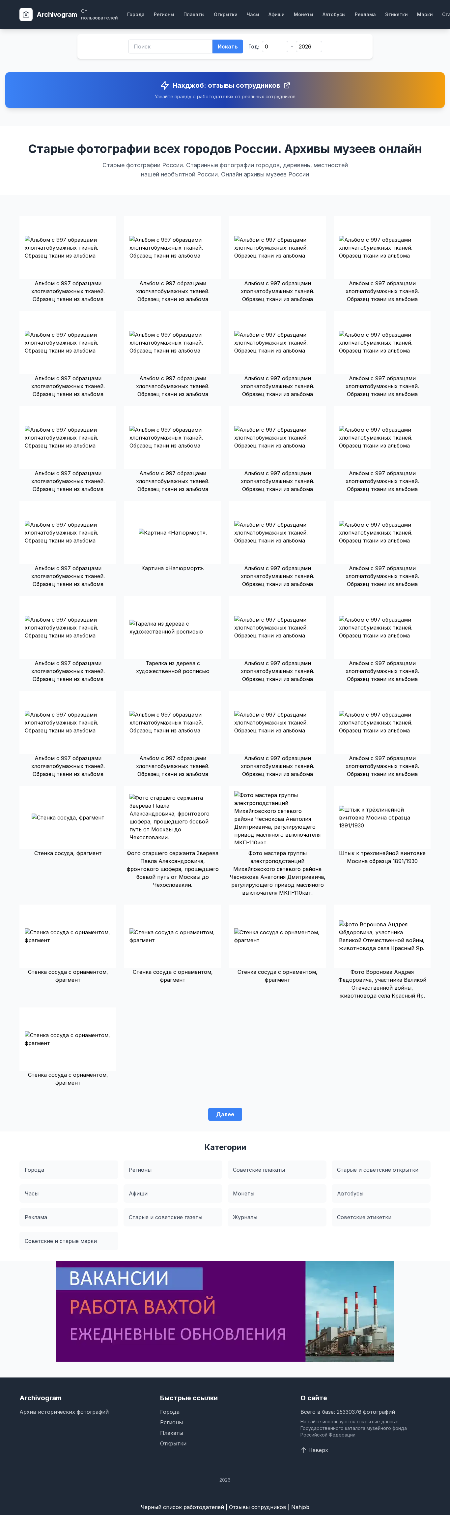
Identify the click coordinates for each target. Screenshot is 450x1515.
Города (136, 14)
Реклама (365, 14)
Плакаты (194, 14)
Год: (253, 46)
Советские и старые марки (61, 1241)
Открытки (226, 14)
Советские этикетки (364, 1217)
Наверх (318, 1450)
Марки (425, 14)
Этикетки (396, 14)
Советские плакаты (259, 1169)
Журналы (245, 1217)
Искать (228, 46)
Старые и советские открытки (377, 1169)
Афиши (276, 14)
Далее (225, 1114)
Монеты (303, 14)
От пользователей (99, 14)
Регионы (164, 14)
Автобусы (334, 14)
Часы (253, 14)
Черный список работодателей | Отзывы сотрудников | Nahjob (225, 1507)
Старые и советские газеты (165, 1217)
